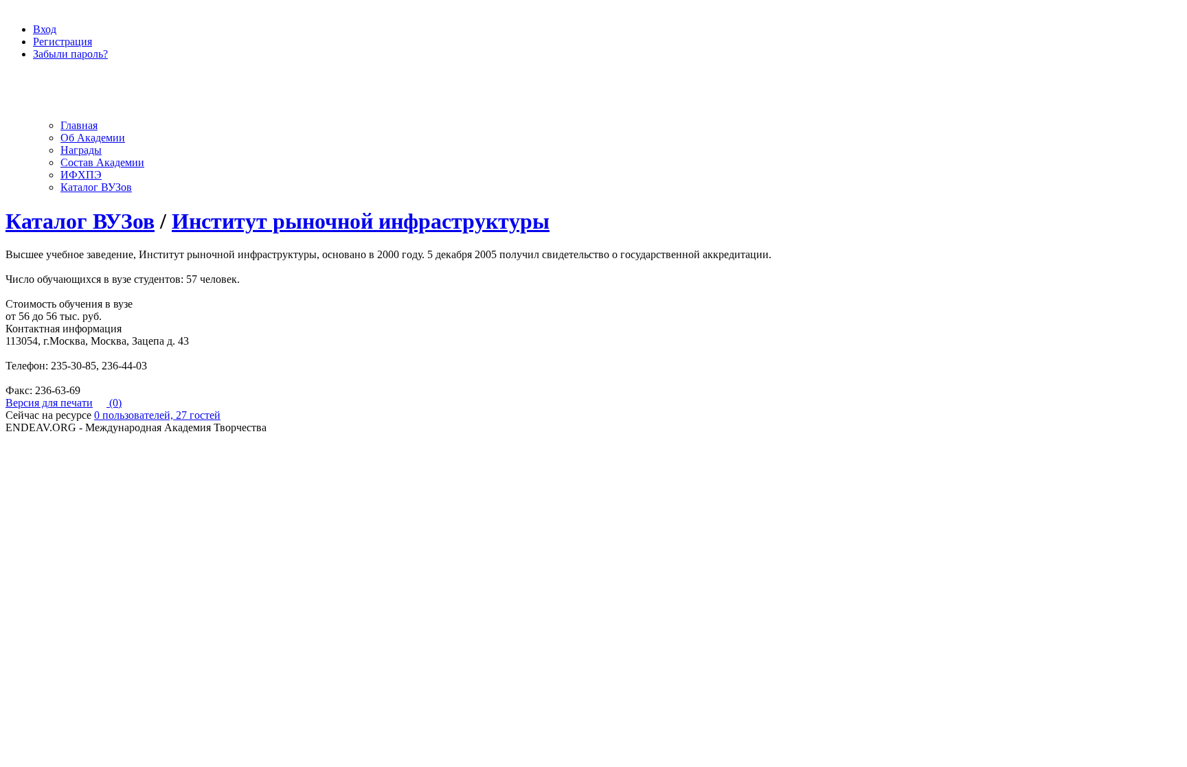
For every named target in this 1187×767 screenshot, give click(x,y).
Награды (81, 150)
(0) (114, 403)
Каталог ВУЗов (96, 187)
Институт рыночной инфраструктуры (361, 221)
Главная (79, 125)
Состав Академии (102, 162)
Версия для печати (49, 403)
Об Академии (92, 138)
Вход (44, 29)
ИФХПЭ (81, 175)
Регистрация (62, 41)
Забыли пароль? (70, 54)
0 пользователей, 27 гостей (157, 415)
